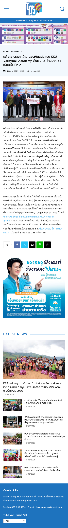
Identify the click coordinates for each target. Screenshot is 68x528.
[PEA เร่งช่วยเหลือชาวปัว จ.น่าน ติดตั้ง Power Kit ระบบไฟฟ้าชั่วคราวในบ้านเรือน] (12, 472)
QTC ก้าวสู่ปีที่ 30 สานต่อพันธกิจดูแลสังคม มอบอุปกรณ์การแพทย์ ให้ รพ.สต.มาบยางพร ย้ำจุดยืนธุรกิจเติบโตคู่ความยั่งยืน (44, 420)
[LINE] (39, 244)
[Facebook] (17, 244)
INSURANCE (16, 51)
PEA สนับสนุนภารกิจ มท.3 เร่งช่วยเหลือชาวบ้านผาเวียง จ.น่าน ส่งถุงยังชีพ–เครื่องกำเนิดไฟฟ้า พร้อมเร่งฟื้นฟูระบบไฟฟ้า (32, 387)
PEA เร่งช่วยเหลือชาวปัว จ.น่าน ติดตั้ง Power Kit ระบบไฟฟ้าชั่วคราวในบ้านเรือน (42, 469)
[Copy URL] (47, 244)
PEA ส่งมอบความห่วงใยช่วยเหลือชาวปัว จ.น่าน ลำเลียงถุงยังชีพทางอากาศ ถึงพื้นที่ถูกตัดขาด (44, 436)
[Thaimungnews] (34, 8)
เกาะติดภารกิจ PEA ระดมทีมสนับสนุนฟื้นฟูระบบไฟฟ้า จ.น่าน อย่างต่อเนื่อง (43, 401)
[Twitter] (24, 244)
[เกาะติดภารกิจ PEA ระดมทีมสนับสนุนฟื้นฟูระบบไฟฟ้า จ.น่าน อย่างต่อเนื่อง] (12, 405)
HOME (6, 51)
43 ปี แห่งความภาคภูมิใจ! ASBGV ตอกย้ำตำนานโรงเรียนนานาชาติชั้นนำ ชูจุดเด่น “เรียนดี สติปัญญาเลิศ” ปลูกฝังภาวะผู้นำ (42, 453)
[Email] (32, 244)
